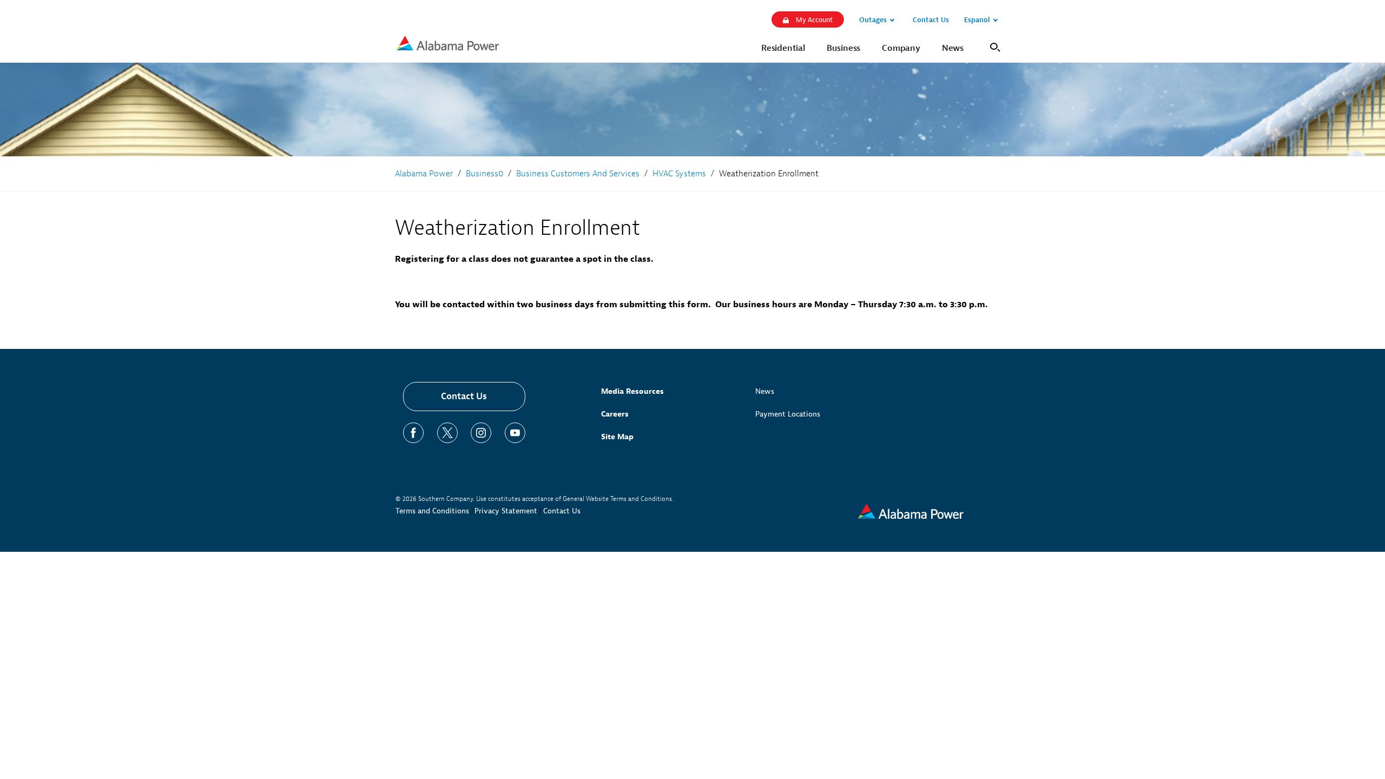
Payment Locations (787, 414)
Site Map (617, 436)
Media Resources (632, 391)
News (764, 391)
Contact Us (464, 396)
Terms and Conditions (432, 511)
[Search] (993, 46)
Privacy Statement (505, 511)
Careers (615, 414)
